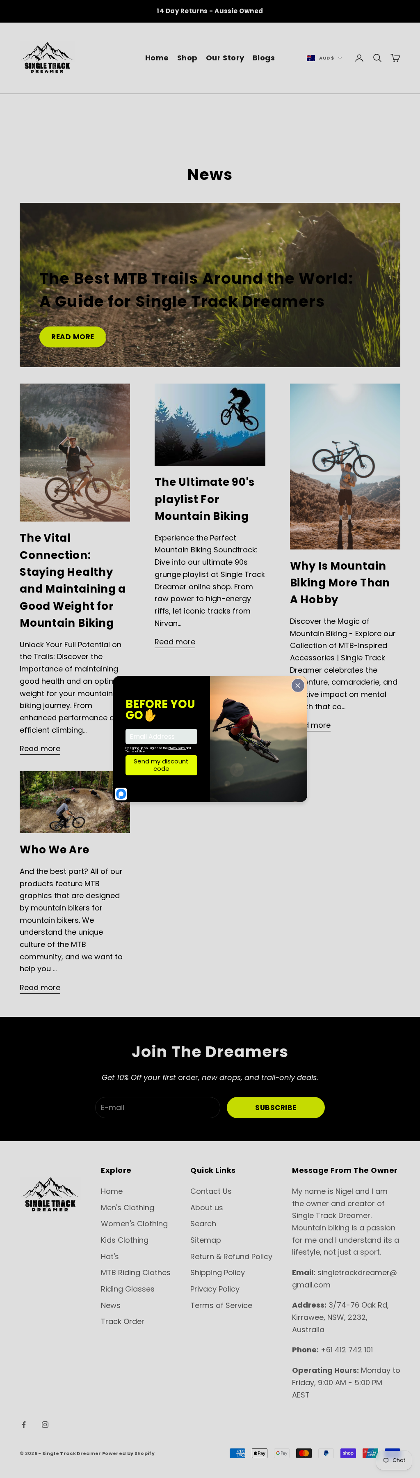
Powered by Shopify (128, 1453)
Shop (187, 58)
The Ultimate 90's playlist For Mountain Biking (204, 499)
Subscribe (276, 1108)
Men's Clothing (127, 1207)
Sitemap (205, 1240)
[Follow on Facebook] (24, 1425)
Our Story (225, 58)
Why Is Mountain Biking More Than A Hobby (340, 583)
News (111, 1305)
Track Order (122, 1321)
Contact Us (211, 1191)
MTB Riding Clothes (136, 1272)
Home (157, 58)
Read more (72, 337)
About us (206, 1207)
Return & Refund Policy (231, 1256)
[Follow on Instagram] (45, 1425)
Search (203, 1223)
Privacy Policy (215, 1289)
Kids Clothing (124, 1240)
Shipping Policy (217, 1272)
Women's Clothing (134, 1223)
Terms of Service (221, 1305)
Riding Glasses (128, 1289)
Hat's (110, 1256)
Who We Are (54, 849)
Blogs (264, 58)
